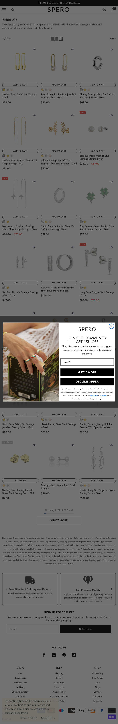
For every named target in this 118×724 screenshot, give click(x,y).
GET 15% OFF (87, 372)
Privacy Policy (103, 395)
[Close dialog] (111, 326)
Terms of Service (94, 395)
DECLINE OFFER (87, 381)
